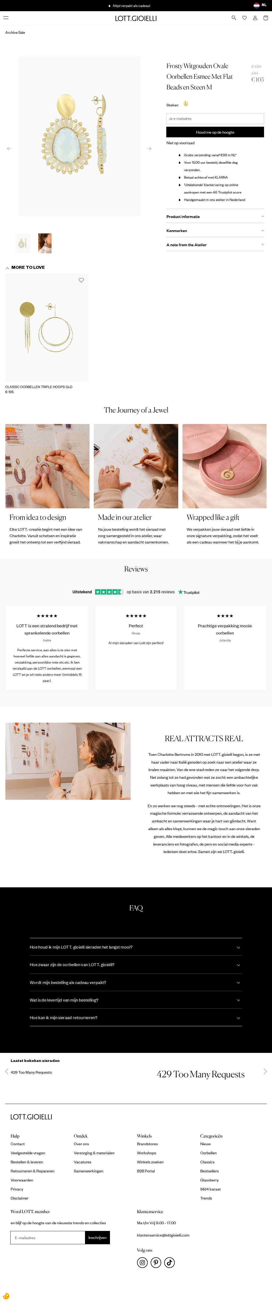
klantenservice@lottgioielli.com (163, 1235)
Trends (206, 1198)
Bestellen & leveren (27, 1161)
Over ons (81, 1143)
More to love (28, 268)
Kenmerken (177, 230)
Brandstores (147, 1143)
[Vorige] (9, 148)
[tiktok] (170, 1264)
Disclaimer (19, 1198)
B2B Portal (146, 1170)
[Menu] (6, 18)
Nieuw (205, 1143)
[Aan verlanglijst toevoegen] (81, 280)
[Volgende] (149, 148)
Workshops (146, 1152)
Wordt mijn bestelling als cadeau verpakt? (68, 982)
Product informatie (183, 216)
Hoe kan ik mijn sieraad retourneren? (63, 1017)
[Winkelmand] (266, 18)
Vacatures (82, 1161)
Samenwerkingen (88, 1170)
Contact (18, 1143)
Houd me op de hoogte (215, 132)
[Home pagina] (136, 18)
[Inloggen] (255, 18)
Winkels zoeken (150, 1161)
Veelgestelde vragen (28, 1152)
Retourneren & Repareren (32, 1170)
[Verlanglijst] (245, 18)
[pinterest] (157, 1264)
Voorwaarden (22, 1179)
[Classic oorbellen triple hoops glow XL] (46, 328)
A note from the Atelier (187, 244)
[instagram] (144, 1264)
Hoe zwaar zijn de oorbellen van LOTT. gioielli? (72, 964)
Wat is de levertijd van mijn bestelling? (64, 1000)
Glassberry (209, 1179)
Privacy (17, 1189)
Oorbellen (208, 1152)
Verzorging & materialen (94, 1152)
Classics (207, 1161)
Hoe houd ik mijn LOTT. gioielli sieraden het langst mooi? (81, 947)
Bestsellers (209, 1170)
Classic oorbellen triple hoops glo (39, 386)
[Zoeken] (234, 18)
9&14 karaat (210, 1189)
